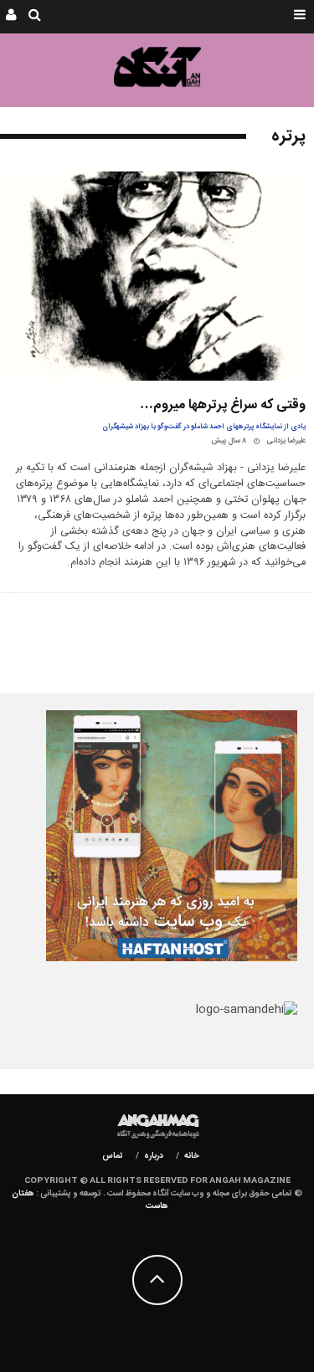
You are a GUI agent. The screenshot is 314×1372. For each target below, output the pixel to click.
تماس (112, 1156)
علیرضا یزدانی (286, 441)
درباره (153, 1156)
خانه (191, 1156)
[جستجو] (34, 16)
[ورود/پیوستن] (11, 16)
